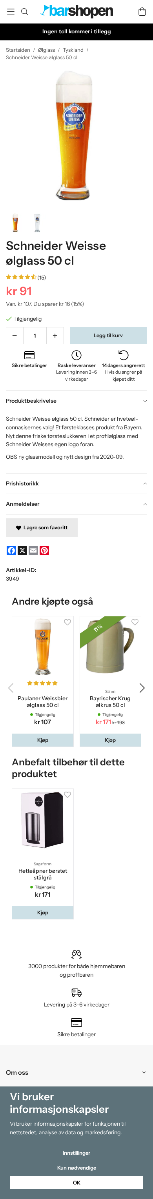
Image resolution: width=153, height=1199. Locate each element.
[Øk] (55, 335)
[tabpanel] (76, 442)
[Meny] (11, 11)
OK (76, 1182)
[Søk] (24, 11)
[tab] (76, 401)
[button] (42, 740)
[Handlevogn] (142, 11)
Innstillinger (76, 1153)
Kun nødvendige (76, 1167)
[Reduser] (15, 335)
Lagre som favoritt (44, 527)
